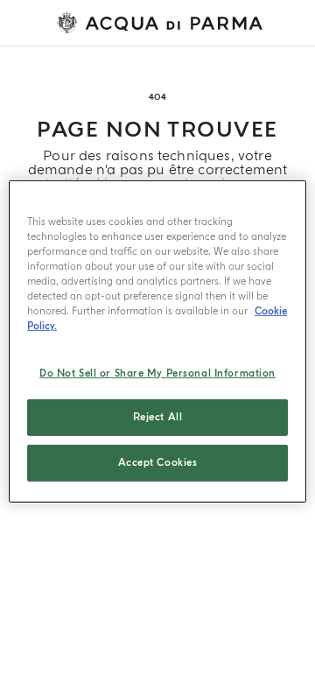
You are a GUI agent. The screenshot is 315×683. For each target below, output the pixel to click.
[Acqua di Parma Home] (165, 22)
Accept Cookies (158, 462)
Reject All (158, 417)
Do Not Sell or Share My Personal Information (157, 372)
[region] (157, 341)
